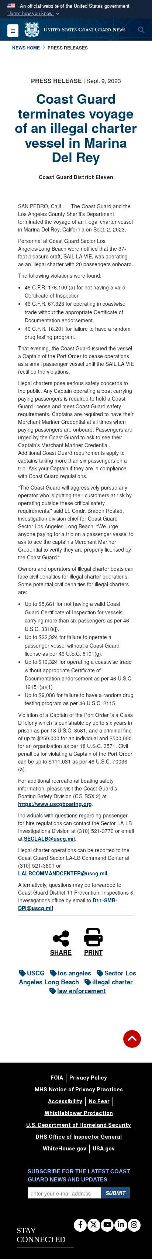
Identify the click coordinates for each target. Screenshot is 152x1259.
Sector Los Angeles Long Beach (77, 977)
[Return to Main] (132, 1043)
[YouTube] (107, 1225)
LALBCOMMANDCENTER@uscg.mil (62, 873)
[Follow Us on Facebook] (80, 1225)
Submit (115, 1193)
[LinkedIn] (120, 1225)
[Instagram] (134, 1225)
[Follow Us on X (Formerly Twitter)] (93, 1225)
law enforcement (81, 990)
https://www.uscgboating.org (55, 803)
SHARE (61, 951)
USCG (36, 972)
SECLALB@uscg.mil (49, 838)
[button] (34, 13)
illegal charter (112, 981)
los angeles (74, 972)
